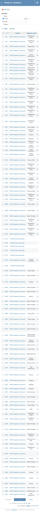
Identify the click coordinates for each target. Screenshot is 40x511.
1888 (6, 204)
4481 (6, 478)
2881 (6, 291)
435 (6, 78)
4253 (6, 462)
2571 (6, 239)
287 (6, 41)
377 (6, 70)
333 (6, 55)
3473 (6, 367)
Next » (31, 499)
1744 (6, 199)
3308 (6, 341)
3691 (6, 414)
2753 (6, 275)
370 (6, 67)
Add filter (4, 21)
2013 (6, 216)
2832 (6, 287)
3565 (6, 401)
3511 (6, 388)
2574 (6, 246)
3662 (6, 409)
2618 (6, 265)
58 (6, 36)
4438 (6, 472)
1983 (6, 210)
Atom (30, 506)
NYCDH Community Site (17, 239)
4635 (6, 491)
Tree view (6, 9)
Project (18, 33)
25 (24, 503)
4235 (6, 453)
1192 (6, 160)
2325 (6, 229)
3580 (6, 405)
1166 (6, 150)
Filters (5, 16)
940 (6, 138)
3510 (6, 384)
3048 (6, 304)
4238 (6, 458)
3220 (6, 329)
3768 (6, 424)
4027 (6, 440)
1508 (6, 187)
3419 (6, 359)
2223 (6, 224)
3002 (6, 296)
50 (26, 503)
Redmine (14, 510)
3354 (6, 349)
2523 (6, 234)
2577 (6, 255)
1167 (6, 154)
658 (6, 130)
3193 (6, 324)
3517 (6, 392)
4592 (6, 483)
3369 (6, 354)
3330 (6, 345)
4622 (6, 487)
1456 (6, 178)
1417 (6, 165)
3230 (6, 335)
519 (6, 97)
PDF (37, 506)
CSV (34, 506)
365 (6, 64)
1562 (6, 195)
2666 (6, 270)
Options (6, 24)
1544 (6, 191)
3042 (6, 301)
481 (6, 84)
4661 (6, 494)
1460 (6, 183)
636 (6, 121)
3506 (6, 380)
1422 (6, 169)
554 (6, 102)
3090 (6, 319)
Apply (5, 28)
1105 (6, 142)
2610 (6, 260)
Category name (31, 33)
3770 (6, 429)
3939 (6, 435)
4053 (6, 444)
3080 (6, 313)
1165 (6, 146)
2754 (6, 282)
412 (6, 73)
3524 (6, 397)
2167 (6, 220)
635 (6, 115)
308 (6, 46)
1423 (6, 174)
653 (6, 127)
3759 (6, 419)
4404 (6, 466)
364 (6, 60)
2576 (6, 250)
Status (6, 18)
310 (6, 50)
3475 (6, 375)
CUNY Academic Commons (17, 36)
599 (6, 107)
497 (6, 89)
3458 (6, 363)
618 (6, 111)
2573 (6, 243)
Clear (13, 28)
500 (6, 93)
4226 (6, 448)
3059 (6, 308)
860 (6, 134)
